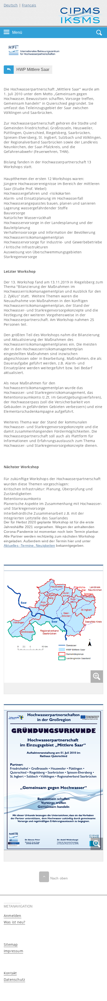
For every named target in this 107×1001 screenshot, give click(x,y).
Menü (17, 32)
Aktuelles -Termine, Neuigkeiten (29, 546)
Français (29, 5)
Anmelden (12, 915)
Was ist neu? (14, 922)
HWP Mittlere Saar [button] (32, 69)
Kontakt (10, 973)
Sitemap (11, 944)
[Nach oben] (44, 876)
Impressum (13, 951)
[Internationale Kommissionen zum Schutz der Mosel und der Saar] (80, 15)
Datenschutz (14, 979)
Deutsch (11, 5)
